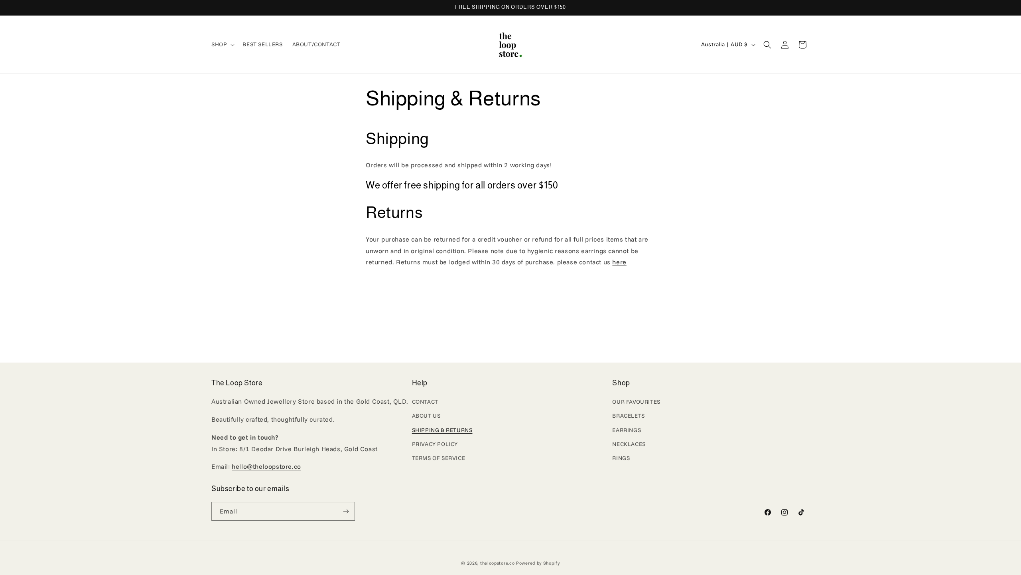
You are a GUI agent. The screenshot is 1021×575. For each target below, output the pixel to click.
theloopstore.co (497, 563)
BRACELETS (628, 415)
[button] (222, 44)
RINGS (621, 458)
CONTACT (425, 401)
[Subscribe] (346, 511)
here (619, 262)
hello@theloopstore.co (266, 466)
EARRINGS (626, 430)
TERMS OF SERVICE (438, 458)
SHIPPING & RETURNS (442, 430)
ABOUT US (426, 415)
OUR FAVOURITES (636, 401)
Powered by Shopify (538, 563)
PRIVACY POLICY (435, 444)
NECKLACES (628, 444)
